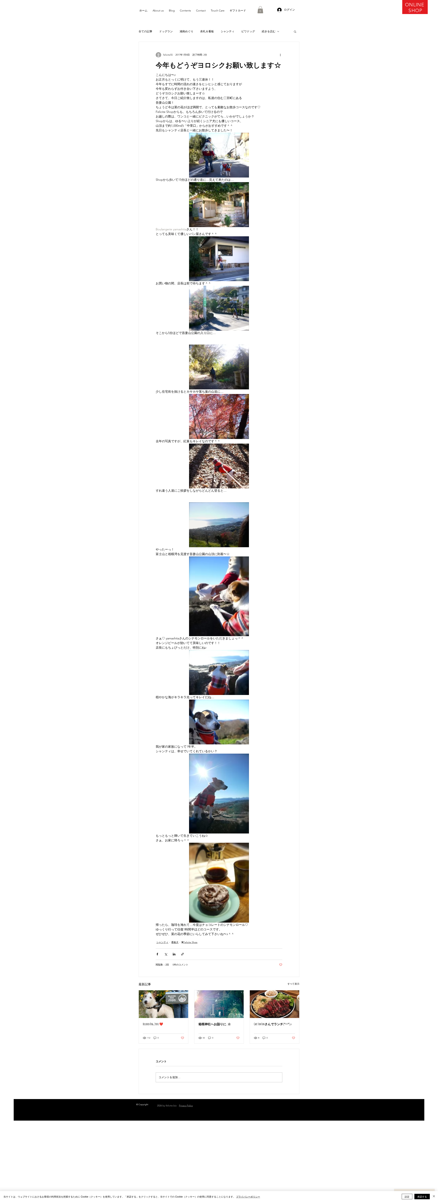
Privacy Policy (186, 1105)
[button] (260, 9)
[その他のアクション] (280, 55)
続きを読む (268, 31)
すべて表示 (293, 983)
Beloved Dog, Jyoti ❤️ (153, 1024)
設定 (407, 1196)
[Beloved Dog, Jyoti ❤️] (163, 1004)
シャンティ (227, 31)
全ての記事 (145, 31)
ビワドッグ (248, 31)
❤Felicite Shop (189, 942)
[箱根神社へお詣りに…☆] (219, 1004)
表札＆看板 (207, 31)
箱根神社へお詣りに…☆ (214, 1024)
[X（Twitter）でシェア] (165, 954)
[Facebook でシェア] (157, 954)
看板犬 (174, 942)
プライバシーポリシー (248, 1196)
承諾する (422, 1196)
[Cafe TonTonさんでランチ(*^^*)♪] (274, 1004)
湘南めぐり (186, 31)
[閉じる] (434, 1196)
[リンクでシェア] (182, 954)
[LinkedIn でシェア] (174, 954)
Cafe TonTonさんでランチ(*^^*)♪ (273, 1024)
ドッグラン (166, 31)
